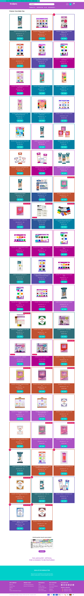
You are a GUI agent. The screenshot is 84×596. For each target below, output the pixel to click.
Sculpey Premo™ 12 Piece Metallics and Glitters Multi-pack (42, 59)
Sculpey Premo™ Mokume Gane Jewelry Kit (64, 32)
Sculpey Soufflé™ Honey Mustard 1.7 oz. (20, 385)
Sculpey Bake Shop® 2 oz (64, 141)
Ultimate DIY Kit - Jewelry (20, 356)
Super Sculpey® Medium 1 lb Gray (64, 302)
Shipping (51, 589)
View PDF (42, 551)
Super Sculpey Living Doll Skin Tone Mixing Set (20, 330)
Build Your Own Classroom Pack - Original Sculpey (42, 220)
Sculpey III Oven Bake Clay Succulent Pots (42, 412)
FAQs (40, 584)
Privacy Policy (12, 586)
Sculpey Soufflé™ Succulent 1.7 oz (42, 439)
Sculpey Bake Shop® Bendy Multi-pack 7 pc (64, 87)
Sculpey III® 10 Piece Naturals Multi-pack (42, 248)
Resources (51, 7)
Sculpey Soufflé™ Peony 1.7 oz (64, 439)
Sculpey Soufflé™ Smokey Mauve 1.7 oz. (42, 385)
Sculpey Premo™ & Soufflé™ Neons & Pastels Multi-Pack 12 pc (42, 467)
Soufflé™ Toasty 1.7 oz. (64, 384)
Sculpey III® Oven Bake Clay (42, 167)
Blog (45, 7)
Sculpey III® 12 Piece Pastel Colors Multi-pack (20, 87)
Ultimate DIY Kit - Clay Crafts (42, 356)
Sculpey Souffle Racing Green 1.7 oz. (42, 330)
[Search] (30, 4)
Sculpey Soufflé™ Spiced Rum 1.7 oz (42, 521)
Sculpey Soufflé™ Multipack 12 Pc (20, 58)
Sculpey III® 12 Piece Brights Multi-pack (20, 303)
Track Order (51, 587)
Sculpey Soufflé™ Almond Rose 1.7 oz (20, 440)
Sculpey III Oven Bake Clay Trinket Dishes (20, 412)
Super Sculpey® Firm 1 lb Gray (42, 141)
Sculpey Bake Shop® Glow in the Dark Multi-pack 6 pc (20, 114)
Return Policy (51, 584)
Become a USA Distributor (29, 586)
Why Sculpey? (41, 589)
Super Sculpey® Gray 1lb (20, 31)
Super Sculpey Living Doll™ (64, 167)
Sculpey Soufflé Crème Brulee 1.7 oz (19, 494)
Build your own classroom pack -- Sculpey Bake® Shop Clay (64, 220)
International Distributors (28, 584)
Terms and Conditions (53, 586)
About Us (11, 584)
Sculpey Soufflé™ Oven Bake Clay (20, 167)
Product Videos (41, 586)
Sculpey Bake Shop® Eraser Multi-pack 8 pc (42, 87)
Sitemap (11, 587)
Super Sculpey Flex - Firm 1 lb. (42, 493)
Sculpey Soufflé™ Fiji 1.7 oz (64, 193)
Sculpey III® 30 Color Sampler (42, 302)
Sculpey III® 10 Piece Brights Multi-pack (20, 248)
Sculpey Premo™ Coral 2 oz (20, 219)
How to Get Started (42, 590)
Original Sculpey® (42, 193)
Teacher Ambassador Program (15, 590)
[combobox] (41, 4)
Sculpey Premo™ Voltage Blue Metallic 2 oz (20, 522)
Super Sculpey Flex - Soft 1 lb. (20, 466)
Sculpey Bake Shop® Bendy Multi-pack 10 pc (42, 114)
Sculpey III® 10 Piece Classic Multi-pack (64, 275)
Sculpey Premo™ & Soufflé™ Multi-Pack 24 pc (42, 32)
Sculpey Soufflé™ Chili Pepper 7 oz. (64, 466)
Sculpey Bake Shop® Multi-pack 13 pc (20, 141)
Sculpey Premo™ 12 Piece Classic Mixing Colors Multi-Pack (42, 275)
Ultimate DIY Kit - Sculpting (64, 329)
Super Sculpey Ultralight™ (20, 274)
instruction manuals (42, 587)
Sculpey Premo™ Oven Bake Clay (64, 493)
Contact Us (51, 590)
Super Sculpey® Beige (20, 193)
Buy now (20, 38)
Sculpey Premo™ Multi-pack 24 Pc (64, 113)
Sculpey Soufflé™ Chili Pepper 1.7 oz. (64, 357)
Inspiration (40, 7)
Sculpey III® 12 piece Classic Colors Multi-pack (64, 59)
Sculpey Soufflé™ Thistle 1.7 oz (64, 411)
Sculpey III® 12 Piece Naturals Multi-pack (64, 248)
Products (32, 7)
